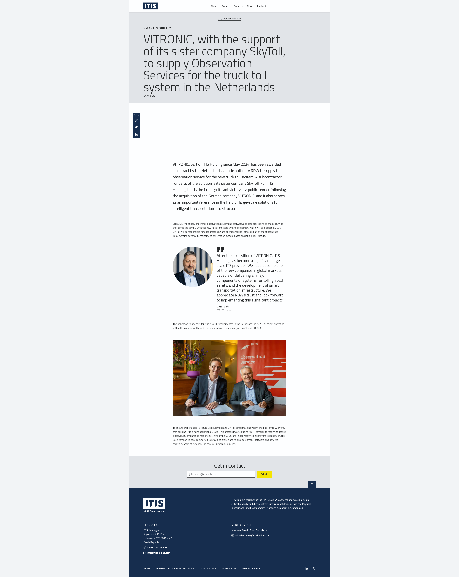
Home (147, 568)
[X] (313, 568)
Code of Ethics (208, 568)
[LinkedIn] (306, 568)
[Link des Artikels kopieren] (136, 120)
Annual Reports (251, 568)
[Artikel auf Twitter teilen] (136, 127)
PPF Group (268, 500)
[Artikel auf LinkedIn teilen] (136, 134)
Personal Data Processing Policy (175, 568)
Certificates (229, 568)
